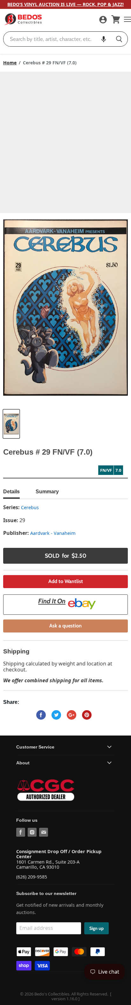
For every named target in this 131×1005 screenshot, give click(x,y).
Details (11, 491)
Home (10, 62)
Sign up (96, 928)
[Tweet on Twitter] (56, 715)
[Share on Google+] (71, 715)
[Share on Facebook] (41, 715)
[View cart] (115, 19)
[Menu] (126, 19)
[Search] (119, 39)
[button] (104, 39)
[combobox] (57, 39)
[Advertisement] (65, 140)
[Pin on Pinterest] (87, 715)
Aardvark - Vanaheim (52, 533)
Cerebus (30, 507)
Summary (47, 491)
